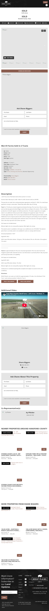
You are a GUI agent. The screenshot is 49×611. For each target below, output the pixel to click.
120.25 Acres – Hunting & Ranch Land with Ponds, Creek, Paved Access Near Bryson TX (10, 529)
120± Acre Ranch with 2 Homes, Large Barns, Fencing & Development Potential (37, 529)
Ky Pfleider (30, 412)
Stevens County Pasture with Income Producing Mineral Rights (12, 485)
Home (20, 579)
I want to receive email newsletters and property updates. (17, 129)
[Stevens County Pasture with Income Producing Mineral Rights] (12, 472)
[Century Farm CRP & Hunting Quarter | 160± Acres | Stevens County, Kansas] (37, 441)
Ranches (20, 171)
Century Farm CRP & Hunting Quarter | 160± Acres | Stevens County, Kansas (37, 454)
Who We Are (21, 594)
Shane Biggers (15, 176)
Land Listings (21, 583)
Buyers (20, 587)
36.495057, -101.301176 (15, 169)
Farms (8, 171)
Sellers (20, 590)
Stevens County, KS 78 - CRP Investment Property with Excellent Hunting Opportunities (10, 454)
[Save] (42, 31)
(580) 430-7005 (30, 415)
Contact (21, 597)
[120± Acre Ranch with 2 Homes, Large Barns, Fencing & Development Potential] (37, 516)
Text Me (25, 367)
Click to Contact (11, 179)
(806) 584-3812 (11, 177)
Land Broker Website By (41, 601)
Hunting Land (14, 171)
